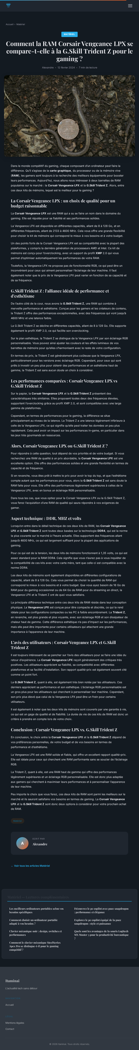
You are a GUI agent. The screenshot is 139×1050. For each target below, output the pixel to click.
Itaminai (12, 980)
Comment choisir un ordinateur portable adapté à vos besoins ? (33, 921)
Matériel (20, 24)
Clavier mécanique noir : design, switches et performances (35, 932)
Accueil (9, 24)
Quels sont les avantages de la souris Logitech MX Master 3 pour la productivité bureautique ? (101, 934)
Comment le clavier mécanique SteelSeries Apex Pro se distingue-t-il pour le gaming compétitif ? (35, 946)
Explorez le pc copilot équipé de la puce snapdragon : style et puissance (97, 921)
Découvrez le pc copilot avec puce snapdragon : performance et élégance (101, 910)
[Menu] (130, 5)
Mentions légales (14, 1022)
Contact (9, 1028)
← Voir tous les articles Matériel (30, 865)
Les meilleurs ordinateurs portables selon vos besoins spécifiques (36, 910)
